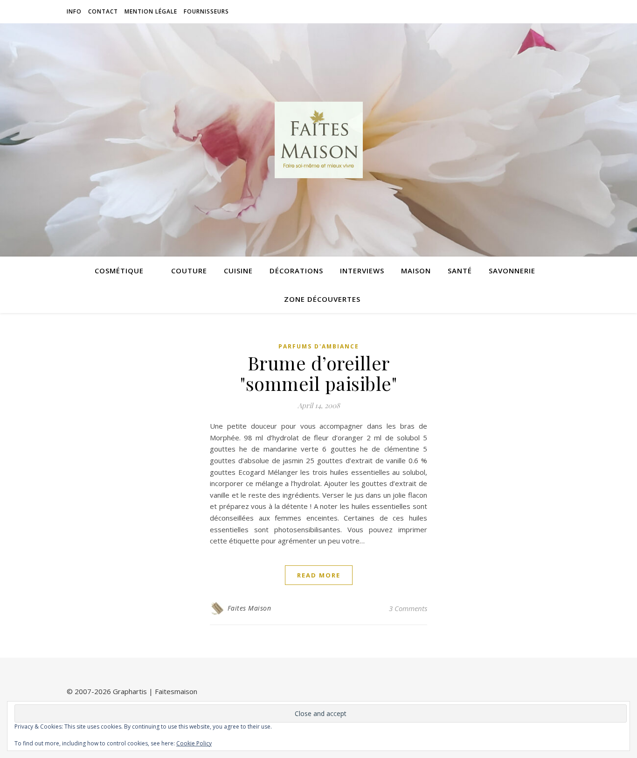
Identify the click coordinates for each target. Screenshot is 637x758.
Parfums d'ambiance (318, 346)
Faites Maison (249, 608)
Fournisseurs (206, 11)
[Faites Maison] (318, 140)
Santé (460, 270)
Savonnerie (512, 270)
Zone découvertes (322, 299)
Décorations (296, 270)
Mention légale (151, 11)
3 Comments (408, 608)
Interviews (362, 270)
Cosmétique (119, 270)
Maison (416, 270)
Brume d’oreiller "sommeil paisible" (318, 373)
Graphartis (130, 691)
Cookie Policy (194, 743)
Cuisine (238, 270)
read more (318, 575)
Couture (189, 270)
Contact (103, 11)
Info (74, 11)
